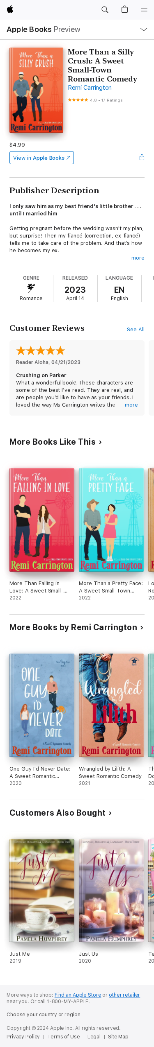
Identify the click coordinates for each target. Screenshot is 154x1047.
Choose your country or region (43, 1015)
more (138, 258)
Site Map (118, 1037)
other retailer (124, 995)
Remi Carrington (90, 87)
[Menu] (144, 10)
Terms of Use (63, 1037)
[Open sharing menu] (142, 157)
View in (38, 158)
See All (136, 329)
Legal (94, 1037)
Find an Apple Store (78, 995)
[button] (105, 10)
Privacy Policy (23, 1037)
